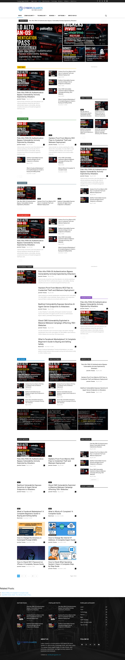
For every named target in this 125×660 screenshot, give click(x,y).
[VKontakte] (98, 644)
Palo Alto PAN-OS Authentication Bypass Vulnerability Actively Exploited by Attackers (52, 20)
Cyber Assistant (21, 535)
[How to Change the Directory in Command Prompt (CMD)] (31, 529)
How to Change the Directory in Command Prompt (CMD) (29, 539)
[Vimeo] (105, 1)
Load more (93, 479)
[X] (102, 1)
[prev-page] (18, 112)
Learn (66, 35)
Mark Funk (41, 346)
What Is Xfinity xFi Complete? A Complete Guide (60, 512)
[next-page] (21, 112)
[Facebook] (97, 1)
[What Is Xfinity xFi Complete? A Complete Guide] (53, 170)
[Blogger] (82, 644)
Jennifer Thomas (21, 99)
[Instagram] (100, 1)
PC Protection (52, 559)
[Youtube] (107, 1)
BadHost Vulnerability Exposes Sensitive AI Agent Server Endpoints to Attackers (66, 82)
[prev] (103, 21)
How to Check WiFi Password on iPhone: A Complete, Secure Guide (30, 563)
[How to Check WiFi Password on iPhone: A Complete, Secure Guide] (31, 553)
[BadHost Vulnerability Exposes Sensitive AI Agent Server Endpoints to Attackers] (74, 54)
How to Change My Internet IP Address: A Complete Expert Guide (61, 539)
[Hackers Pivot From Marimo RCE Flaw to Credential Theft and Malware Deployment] (85, 34)
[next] (105, 21)
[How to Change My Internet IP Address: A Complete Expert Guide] (62, 529)
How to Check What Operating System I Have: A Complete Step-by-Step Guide (61, 564)
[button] (106, 16)
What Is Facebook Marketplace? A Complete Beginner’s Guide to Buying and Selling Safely (66, 101)
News (20, 48)
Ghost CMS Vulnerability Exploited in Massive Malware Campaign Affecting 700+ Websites (101, 131)
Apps (19, 508)
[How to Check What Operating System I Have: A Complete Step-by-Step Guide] (62, 553)
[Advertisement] (75, 8)
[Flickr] (90, 644)
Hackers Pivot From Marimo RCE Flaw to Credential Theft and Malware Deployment (67, 73)
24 (32, 576)
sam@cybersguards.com (54, 655)
